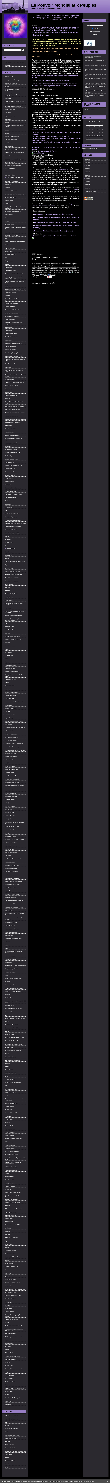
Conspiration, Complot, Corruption (13, 353)
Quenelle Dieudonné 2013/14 (12, 1196)
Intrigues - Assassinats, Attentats (13, 615)
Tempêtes (7, 1305)
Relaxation (7, 1205)
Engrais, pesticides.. (10, 468)
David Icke (7, 398)
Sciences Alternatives (10, 1250)
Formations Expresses (11, 517)
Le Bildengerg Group (10, 753)
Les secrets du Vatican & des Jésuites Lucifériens (15, 918)
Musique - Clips (9, 1012)
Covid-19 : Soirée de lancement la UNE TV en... (95, 70)
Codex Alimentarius (10, 319)
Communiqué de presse (11, 333)
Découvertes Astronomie (11, 416)
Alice (6, 1422)
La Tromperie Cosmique (11, 740)
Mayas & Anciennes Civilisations (13, 978)
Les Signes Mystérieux (11, 922)
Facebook (52, 275)
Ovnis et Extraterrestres (11, 1103)
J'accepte (7, 642)
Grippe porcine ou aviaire (11, 565)
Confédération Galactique (11, 336)
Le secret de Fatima (10, 830)
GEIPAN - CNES (9, 542)
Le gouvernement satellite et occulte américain (14, 786)
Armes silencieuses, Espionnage (13, 155)
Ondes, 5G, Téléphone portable (13, 1082)
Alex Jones (8, 112)
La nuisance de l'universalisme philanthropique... (93, 56)
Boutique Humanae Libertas (12, 1432)
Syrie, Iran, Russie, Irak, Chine (13, 1295)
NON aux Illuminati (10, 1448)
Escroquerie (8, 484)
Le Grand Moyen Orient (11, 793)
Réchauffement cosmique (11, 1199)
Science (7, 1247)
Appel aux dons (9, 146)
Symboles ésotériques (10, 1292)
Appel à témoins (9, 143)
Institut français (9, 600)
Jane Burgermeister (10, 646)
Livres (6, 948)
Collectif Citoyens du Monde (12, 1435)
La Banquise (8, 689)
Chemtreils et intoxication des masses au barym (15, 299)
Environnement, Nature (11, 472)
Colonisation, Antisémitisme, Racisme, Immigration (14, 323)
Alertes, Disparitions (10, 109)
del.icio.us (76, 272)
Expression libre (9, 507)
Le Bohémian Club (9, 759)
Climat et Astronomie (10, 306)
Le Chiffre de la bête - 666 (11, 769)
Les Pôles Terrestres (10, 897)
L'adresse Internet (90, 109)
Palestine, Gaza (9, 1109)
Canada (7, 264)
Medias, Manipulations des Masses (14, 988)
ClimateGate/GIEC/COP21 (12, 316)
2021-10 (87, 159)
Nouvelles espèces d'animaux (12, 1060)
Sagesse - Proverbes (10, 1241)
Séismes (7, 1260)
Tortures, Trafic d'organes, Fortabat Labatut (14, 1315)
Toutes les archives (90, 191)
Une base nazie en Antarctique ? (13, 1325)
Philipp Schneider (9, 1135)
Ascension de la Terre (10, 162)
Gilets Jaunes (8, 552)
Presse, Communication (11, 1170)
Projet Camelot (8, 1454)
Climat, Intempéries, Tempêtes (13, 309)
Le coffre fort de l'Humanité (12, 779)
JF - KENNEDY (9, 655)
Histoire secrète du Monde (12, 581)
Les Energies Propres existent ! (13, 858)
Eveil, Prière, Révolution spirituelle (13, 494)
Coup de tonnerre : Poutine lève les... (95, 83)
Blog (6, 238)
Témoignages (8, 1302)
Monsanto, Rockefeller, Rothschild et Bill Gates (15, 1001)
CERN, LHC (8, 286)
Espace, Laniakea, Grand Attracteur (14, 488)
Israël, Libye (8, 633)
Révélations (8, 1228)
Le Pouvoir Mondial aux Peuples (63, 5)
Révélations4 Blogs (10, 1460)
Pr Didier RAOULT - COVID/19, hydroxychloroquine (13, 1163)
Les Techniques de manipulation (13, 938)
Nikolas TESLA (9, 1047)
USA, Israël (8, 1346)
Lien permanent (64, 272)
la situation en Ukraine (66, 170)
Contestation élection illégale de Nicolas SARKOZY (15, 360)
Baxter (6, 217)
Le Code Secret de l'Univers (12, 776)
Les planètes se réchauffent (12, 894)
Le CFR (7, 763)
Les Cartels (8, 855)
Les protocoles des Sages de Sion (14, 907)
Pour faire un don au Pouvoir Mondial (14, 62)
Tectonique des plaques (11, 1298)
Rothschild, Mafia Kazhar (11, 1237)
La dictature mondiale (10, 695)
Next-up (7, 1031)
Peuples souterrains (10, 1129)
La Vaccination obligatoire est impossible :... (95, 65)
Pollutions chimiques (10, 1148)
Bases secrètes (9, 214)
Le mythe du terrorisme (11, 796)
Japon (6, 649)
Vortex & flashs (9, 1391)
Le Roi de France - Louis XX (12, 826)
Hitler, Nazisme (9, 584)
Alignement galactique (10, 116)
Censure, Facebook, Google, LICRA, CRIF (14, 282)
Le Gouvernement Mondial (12, 782)
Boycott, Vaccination (10, 248)
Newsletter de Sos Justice (11, 1024)
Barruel (7, 1425)
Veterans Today (9, 1365)
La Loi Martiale (8, 705)
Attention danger (9, 200)
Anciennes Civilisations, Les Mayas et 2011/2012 (14, 126)
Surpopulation (8, 1286)
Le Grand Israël (9, 790)
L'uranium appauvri (10, 685)
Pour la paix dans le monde (12, 1151)
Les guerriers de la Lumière (12, 865)
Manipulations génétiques (11, 968)
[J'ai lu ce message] (108, 1481)
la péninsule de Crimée (70, 190)
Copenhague (8, 367)
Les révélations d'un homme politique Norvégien (14, 914)
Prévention (7, 1173)
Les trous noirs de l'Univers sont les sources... (94, 61)
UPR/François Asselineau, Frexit (13, 1336)
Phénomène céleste (10, 1132)
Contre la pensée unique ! (11, 1438)
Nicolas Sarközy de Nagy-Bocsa (13, 1044)
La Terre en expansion (11, 734)
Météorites (7, 994)
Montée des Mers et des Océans (13, 1008)
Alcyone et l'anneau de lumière (13, 106)
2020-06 (87, 178)
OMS (6, 1076)
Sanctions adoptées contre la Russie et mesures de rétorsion (54, 236)
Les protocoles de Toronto (11, 904)
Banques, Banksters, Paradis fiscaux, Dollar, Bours (14, 207)
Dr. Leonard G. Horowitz (11, 449)
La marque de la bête (10, 708)
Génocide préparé (11, 548)
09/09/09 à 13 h (9, 76)
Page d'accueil (46, 18)
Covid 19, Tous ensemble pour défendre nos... (95, 79)
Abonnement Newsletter (11, 83)
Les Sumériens (9, 935)
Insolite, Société (9, 597)
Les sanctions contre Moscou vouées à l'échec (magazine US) (56, 222)
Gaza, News (8, 539)
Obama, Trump (9, 1069)
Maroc (6, 975)
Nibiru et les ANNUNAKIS (11, 1041)
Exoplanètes (8, 501)
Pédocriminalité (9, 1119)
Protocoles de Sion (10, 1186)
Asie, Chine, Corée (10, 168)
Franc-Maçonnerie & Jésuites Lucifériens (15, 523)
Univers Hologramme (10, 1333)
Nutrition (7, 1066)
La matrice (7, 711)
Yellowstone (8, 1404)
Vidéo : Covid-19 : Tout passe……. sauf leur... (95, 74)
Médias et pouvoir (9, 985)
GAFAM (7, 536)
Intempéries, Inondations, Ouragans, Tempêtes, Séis (14, 604)
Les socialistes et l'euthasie (12, 929)
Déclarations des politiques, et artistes (15, 412)
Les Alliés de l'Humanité (11, 846)
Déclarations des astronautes (12, 409)
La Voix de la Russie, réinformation (14, 743)
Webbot (7, 1394)
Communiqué (8, 330)
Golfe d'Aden (8, 555)
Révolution (7, 1231)
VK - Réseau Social (10, 1381)
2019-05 (87, 188)
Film (6, 510)
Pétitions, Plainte (9, 1125)
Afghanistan (8, 98)
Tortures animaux (9, 1311)
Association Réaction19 (11, 175)
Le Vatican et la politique (11, 842)
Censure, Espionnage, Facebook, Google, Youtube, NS (13, 277)
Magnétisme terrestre (10, 959)
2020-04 (87, 184)
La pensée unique (9, 718)
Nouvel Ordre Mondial (10, 1057)
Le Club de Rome (9, 772)
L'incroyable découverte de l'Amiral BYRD (14, 675)
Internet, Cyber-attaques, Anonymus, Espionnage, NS (14, 612)
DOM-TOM (8, 446)
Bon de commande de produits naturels (15, 241)
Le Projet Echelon (9, 812)
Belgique (7, 221)
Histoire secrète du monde (12, 577)
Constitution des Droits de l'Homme (14, 356)
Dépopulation (8, 425)
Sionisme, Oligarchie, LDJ (11, 1266)
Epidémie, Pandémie (10, 475)
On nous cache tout (10, 1079)
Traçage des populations (11, 1319)
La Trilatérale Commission (11, 737)
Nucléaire (7, 1063)
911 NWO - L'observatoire (11, 1419)
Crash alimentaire (9, 379)
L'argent (7, 662)
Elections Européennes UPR (12, 452)
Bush (6, 257)
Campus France (9, 261)
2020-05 (87, 181)
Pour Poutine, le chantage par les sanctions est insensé (53, 214)
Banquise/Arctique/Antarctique (13, 211)
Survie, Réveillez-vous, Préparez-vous (15, 1289)
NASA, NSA (8, 1015)
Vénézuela (7, 1362)
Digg (45, 275)
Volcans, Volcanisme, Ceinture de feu (14, 1388)
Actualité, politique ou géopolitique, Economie (13, 94)
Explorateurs (8, 504)
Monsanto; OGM (9, 1005)
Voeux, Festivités (9, 1385)
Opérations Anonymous (11, 1089)
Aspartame (8, 171)
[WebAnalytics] (88, 205)
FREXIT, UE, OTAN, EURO (12, 533)
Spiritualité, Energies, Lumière (12, 1282)
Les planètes (8, 891)
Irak (6, 623)
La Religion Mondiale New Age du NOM (15, 727)
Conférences (8, 340)
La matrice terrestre (10, 714)
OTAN (6, 1095)
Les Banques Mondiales (11, 852)
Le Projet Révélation (10, 815)
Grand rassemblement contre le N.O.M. (15, 561)
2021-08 (87, 165)
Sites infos (7, 1270)
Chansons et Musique (10, 292)
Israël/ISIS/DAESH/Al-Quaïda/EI (13, 639)
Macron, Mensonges (10, 956)
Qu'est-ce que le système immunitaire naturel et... (95, 87)
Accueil (7, 86)
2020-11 (87, 175)
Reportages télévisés (10, 1212)
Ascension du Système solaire (13, 165)
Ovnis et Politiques (10, 1106)
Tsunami (7, 1322)
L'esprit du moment (10, 668)
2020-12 (87, 172)
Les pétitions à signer (10, 887)
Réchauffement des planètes (12, 1202)
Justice (7, 658)
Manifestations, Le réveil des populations (15, 965)
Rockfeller (7, 1234)
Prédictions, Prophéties (11, 1167)
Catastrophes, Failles (10, 270)
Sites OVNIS (8, 1273)
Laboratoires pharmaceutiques (13, 747)
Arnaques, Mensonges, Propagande (14, 159)
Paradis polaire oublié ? (11, 1113)
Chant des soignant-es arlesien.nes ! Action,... (95, 96)
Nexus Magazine (9, 1034)
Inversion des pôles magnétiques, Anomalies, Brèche (13, 619)
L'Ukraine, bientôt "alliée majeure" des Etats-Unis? (50, 136)
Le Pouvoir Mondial (10, 799)
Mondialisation (8, 997)
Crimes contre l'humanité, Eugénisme (14, 382)
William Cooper (9, 1401)
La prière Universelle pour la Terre (14, 721)
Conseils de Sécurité (10, 346)
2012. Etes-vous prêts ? (11, 1415)
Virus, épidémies (9, 1378)
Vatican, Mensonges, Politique (12, 1356)
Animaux (7, 133)
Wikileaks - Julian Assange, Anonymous (15, 1398)
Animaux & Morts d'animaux (12, 136)
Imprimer (36, 275)
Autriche (7, 203)
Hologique (7, 1441)
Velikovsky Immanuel (10, 1359)
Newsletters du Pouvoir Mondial (13, 1028)
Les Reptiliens (8, 910)
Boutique (7, 245)
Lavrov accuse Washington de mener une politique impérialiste (54, 84)
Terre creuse (8, 1308)
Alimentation (8, 119)
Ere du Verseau (9, 478)
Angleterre (7, 130)
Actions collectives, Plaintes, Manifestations (12, 90)
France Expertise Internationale (13, 526)
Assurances (8, 184)
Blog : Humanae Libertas (11, 1428)
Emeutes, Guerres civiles (11, 459)
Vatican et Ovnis (9, 1352)
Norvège (7, 1053)
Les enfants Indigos (10, 862)
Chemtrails (7, 295)
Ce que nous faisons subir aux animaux (15, 273)
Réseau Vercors (9, 1221)
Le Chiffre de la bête (10, 766)
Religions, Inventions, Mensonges (13, 1208)
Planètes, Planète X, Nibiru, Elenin (13, 1138)
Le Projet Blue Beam (10, 806)
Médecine (7, 981)
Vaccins (7, 1349)
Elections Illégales (9, 455)
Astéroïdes (8, 187)
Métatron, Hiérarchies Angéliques (13, 991)
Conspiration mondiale (10, 349)
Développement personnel (11, 435)
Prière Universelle (9, 1176)
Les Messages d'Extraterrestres (13, 881)
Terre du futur (8, 1464)
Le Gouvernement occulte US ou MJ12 (15, 750)
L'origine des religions (10, 679)
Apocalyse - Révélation (11, 139)
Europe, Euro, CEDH (10, 491)
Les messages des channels (12, 884)
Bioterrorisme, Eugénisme (11, 235)
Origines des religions (10, 1092)
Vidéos (6, 1372)
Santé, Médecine (9, 1244)
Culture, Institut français (11, 395)
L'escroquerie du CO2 (10, 665)
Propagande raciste (10, 1183)
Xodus (6, 1467)
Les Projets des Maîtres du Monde (14, 900)
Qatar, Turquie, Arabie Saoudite (13, 1192)
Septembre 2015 (9, 1263)
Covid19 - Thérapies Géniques (15, 177)
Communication (9, 327)
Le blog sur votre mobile (11, 756)
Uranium (7, 1340)
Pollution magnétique (10, 1145)
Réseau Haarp (8, 1218)
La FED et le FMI (9, 698)
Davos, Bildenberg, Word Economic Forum (14, 402)
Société (7, 1276)
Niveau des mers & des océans (13, 1050)
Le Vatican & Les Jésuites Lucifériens (14, 839)
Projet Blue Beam (9, 1179)
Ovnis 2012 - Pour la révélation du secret (15, 1451)
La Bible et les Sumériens (11, 692)
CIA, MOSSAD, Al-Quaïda (11, 303)
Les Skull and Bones (10, 925)
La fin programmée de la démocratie (14, 702)
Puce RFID (8, 1189)
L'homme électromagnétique (12, 671)
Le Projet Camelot (9, 809)
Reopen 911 (8, 1457)
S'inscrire (96, 28)
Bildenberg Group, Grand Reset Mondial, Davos (15, 228)
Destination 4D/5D (9, 432)
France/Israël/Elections (11, 529)
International (8, 608)
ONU (6, 1086)
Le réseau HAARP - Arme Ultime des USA (14, 823)
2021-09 (87, 162)
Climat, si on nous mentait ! (12, 313)
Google (7, 558)
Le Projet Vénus (9, 819)
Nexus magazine (9, 1444)
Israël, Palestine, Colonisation (12, 636)
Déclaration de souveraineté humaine (14, 406)
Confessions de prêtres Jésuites (13, 343)
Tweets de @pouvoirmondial (89, 148)
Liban (6, 945)
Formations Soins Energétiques (13, 520)
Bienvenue (7, 65)
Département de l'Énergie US (12, 422)
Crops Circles (8, 389)
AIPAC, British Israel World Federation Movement (14, 102)
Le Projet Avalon (9, 803)
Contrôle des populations (11, 364)
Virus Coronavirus (9, 1375)
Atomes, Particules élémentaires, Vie (14, 194)
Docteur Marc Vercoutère (11, 443)
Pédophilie (7, 1122)
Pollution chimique (9, 1142)
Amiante (7, 122)
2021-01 (87, 168)
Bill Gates (7, 232)
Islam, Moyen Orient (10, 629)
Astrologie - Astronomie (11, 190)
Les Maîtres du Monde (11, 875)
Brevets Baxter (9, 251)
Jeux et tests (8, 652)
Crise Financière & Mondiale (12, 385)
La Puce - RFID (9, 724)
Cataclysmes (8, 267)
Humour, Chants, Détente (11, 593)
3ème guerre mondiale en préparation (14, 80)
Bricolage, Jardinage (10, 254)
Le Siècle (7, 833)
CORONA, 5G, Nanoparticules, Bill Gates (14, 371)
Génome (7, 546)
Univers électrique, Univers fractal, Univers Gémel (14, 1329)
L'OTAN (7, 682)
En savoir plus (90, 1481)
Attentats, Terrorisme (10, 197)
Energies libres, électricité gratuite (13, 465)
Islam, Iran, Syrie (9, 626)
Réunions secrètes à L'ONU (12, 1224)
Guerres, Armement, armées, (12, 571)
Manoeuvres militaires (10, 972)
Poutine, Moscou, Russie (11, 1154)
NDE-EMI (7, 1021)
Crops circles (8, 392)
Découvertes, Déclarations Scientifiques (15, 419)
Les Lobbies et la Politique (11, 871)
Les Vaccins (8, 941)
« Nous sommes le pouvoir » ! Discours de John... (95, 91)
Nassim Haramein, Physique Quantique (15, 1018)
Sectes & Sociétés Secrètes (12, 1257)
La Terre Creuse (9, 730)
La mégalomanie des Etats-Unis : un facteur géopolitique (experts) (55, 142)
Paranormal (8, 1116)
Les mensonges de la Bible (12, 878)
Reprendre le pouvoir (10, 1215)
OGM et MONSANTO (10, 1073)
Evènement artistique (10, 497)
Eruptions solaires (9, 481)
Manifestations (8, 962)
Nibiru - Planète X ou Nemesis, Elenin (14, 1037)
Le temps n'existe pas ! (11, 836)
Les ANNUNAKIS (9, 849)
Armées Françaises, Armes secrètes (14, 152)
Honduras (7, 590)
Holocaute (7, 587)
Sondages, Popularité (10, 1279)
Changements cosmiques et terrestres (15, 289)
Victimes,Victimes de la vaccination (14, 1369)
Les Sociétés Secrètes (11, 932)
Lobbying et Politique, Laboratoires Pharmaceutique (14, 952)
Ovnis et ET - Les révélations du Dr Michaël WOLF (14, 1099)
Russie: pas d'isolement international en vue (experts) (53, 231)
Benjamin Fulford (9, 224)
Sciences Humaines (10, 1253)
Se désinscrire (96, 31)
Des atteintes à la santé (11, 428)
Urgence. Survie (9, 1343)
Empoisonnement (9, 462)
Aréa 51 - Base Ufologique (11, 149)
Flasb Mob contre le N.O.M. (12, 513)
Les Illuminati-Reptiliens (11, 868)
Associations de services (11, 181)
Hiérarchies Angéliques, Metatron (13, 574)
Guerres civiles (9, 568)
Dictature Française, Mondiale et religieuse (13, 439)
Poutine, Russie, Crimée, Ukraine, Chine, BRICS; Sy (15, 1158)
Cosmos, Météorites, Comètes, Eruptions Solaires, (15, 375)
